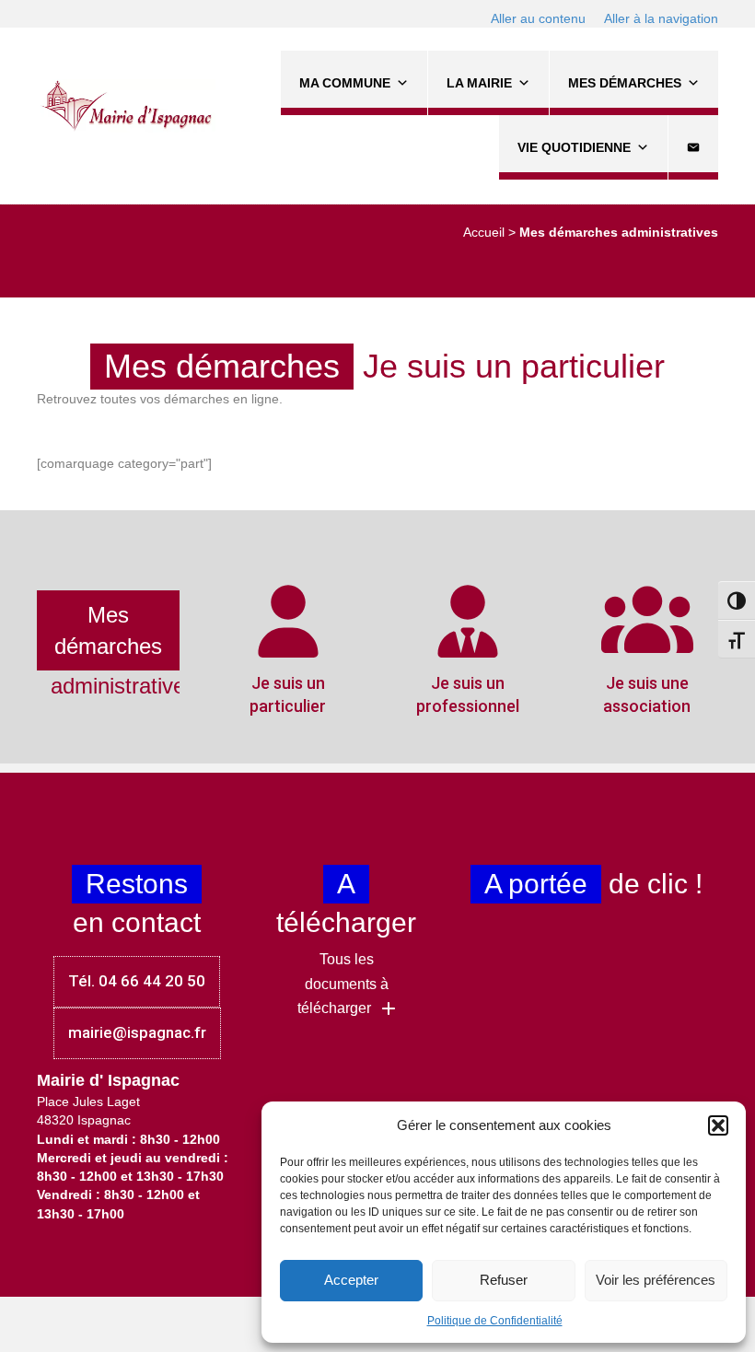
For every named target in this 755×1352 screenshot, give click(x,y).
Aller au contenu (538, 18)
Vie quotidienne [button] (574, 147)
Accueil (484, 232)
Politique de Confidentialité (495, 1320)
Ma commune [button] (344, 83)
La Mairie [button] (479, 83)
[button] (718, 1125)
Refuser (504, 1280)
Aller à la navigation (661, 18)
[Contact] (693, 147)
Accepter (351, 1280)
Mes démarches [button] (624, 83)
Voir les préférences (655, 1280)
